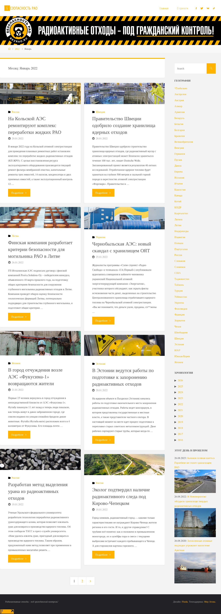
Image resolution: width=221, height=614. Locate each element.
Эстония (100, 363)
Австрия (179, 100)
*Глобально (180, 88)
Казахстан (180, 189)
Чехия (177, 326)
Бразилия (179, 136)
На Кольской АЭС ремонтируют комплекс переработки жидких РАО (34, 125)
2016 (180, 439)
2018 (180, 428)
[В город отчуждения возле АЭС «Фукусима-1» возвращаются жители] (40, 343)
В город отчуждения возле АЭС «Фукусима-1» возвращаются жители (35, 376)
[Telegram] (213, 8)
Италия (178, 183)
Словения (179, 266)
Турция (178, 290)
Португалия (181, 249)
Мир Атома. (210, 601)
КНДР (177, 207)
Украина (100, 237)
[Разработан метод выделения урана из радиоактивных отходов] (40, 459)
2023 (180, 398)
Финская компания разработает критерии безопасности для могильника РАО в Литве (40, 249)
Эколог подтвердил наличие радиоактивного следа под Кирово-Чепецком (121, 496)
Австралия (180, 94)
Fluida (184, 601)
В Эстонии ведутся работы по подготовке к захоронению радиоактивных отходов (123, 377)
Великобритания (183, 141)
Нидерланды (181, 231)
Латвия (178, 219)
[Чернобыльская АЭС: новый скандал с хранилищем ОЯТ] (124, 218)
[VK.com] (208, 8)
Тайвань (179, 284)
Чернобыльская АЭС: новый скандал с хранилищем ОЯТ (121, 247)
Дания (177, 165)
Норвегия (179, 237)
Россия (15, 111)
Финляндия (180, 308)
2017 (180, 433)
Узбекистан (180, 296)
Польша (178, 243)
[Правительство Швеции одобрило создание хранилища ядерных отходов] (124, 93)
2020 (180, 416)
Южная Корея (182, 356)
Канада (178, 195)
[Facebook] (196, 8)
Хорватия (179, 320)
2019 (180, 422)
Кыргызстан (181, 213)
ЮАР (177, 350)
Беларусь (179, 118)
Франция (179, 314)
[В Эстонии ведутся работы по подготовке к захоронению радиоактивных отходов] (124, 345)
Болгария (179, 130)
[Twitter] (202, 8)
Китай (177, 201)
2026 (180, 380)
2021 (180, 410)
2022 (17, 48)
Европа (178, 171)
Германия (179, 153)
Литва (15, 235)
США (177, 272)
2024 (180, 392)
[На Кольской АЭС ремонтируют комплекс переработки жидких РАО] (40, 93)
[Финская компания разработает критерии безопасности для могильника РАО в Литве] (40, 217)
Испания (179, 177)
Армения (179, 112)
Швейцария (180, 332)
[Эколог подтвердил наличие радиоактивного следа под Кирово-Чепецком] (124, 464)
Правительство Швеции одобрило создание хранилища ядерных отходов (123, 125)
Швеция (100, 111)
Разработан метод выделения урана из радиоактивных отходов (38, 491)
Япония (16, 363)
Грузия (178, 159)
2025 (180, 386)
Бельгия (178, 124)
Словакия (179, 260)
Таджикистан (181, 278)
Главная (164, 8)
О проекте (182, 8)
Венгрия (179, 147)
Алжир (178, 106)
